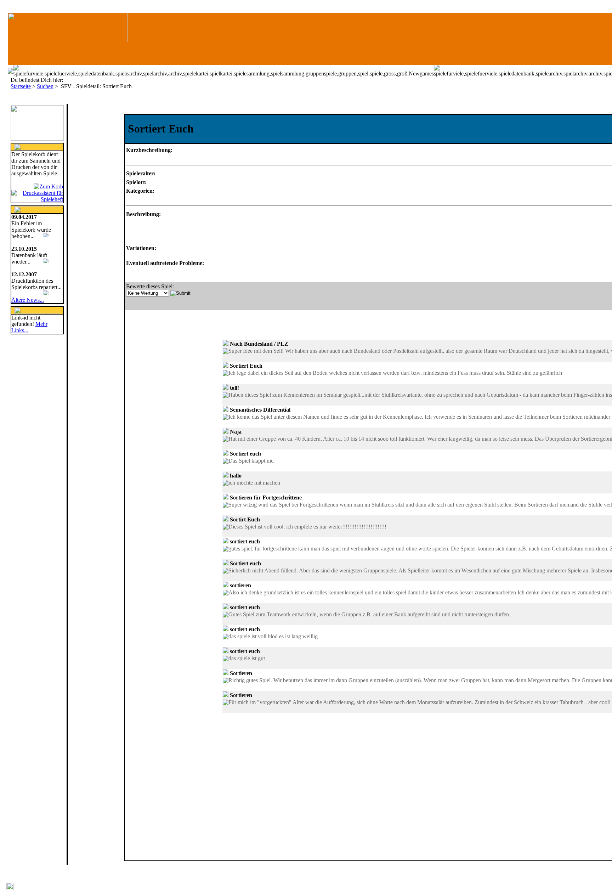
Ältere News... (27, 300)
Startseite (21, 86)
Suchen (45, 86)
